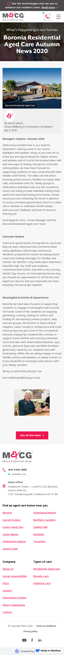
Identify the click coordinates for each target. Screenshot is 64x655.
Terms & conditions (46, 626)
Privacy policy (30, 631)
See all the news (30, 435)
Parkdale (38, 534)
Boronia (7, 513)
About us (8, 569)
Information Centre (14, 598)
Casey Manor (10, 534)
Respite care (41, 576)
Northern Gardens (44, 520)
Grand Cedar (10, 549)
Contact (7, 612)
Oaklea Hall (40, 527)
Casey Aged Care (13, 527)
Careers (7, 590)
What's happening (14, 605)
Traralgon (39, 541)
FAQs (6, 583)
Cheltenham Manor (14, 541)
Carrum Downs (12, 520)
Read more (48, 7)
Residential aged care (46, 569)
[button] (58, 16)
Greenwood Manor (44, 513)
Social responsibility (15, 576)
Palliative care (42, 583)
